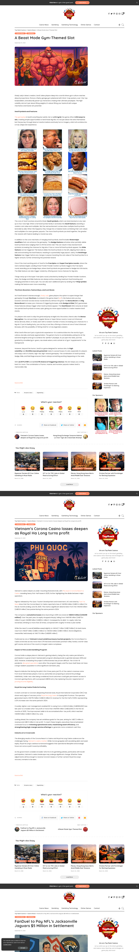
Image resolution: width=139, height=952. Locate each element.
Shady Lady (44, 295)
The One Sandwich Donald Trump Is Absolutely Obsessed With (27, 194)
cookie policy (7, 944)
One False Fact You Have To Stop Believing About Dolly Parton (101, 414)
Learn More (82, 2)
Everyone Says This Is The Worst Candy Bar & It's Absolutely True (52, 194)
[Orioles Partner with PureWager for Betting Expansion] (97, 386)
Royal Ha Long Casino (49, 695)
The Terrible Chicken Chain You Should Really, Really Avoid (52, 172)
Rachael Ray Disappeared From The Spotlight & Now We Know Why (52, 217)
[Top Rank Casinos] (69, 13)
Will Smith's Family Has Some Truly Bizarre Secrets (77, 172)
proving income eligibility (24, 682)
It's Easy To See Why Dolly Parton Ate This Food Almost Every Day (78, 150)
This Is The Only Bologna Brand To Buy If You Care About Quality (77, 217)
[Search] (122, 25)
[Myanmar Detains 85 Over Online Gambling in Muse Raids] (97, 357)
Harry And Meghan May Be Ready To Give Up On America (115, 432)
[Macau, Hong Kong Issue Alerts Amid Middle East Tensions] (97, 376)
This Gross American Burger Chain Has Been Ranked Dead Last (27, 172)
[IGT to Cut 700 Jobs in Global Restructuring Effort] (97, 367)
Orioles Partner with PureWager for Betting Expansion (111, 385)
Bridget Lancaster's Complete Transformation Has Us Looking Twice (27, 218)
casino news (28, 392)
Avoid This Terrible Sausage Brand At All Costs (77, 194)
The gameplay (20, 117)
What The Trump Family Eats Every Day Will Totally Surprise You (52, 150)
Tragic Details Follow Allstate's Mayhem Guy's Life (115, 414)
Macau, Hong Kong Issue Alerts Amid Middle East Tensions (112, 376)
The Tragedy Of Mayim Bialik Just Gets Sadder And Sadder (27, 150)
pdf (60, 298)
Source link (19, 383)
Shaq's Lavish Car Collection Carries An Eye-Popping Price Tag (101, 432)
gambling (40, 392)
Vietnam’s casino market (37, 741)
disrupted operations (30, 663)
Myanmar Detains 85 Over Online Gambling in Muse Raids (112, 357)
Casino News (20, 33)
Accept (23, 948)
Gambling (31, 33)
